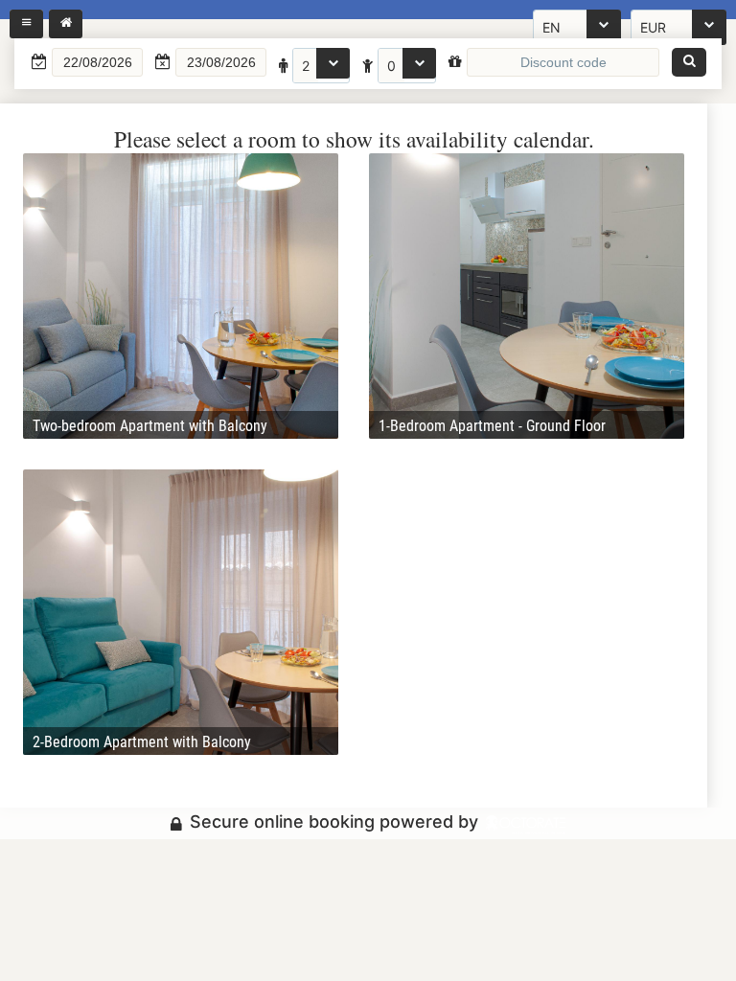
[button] (689, 62)
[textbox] (97, 62)
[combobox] (321, 65)
